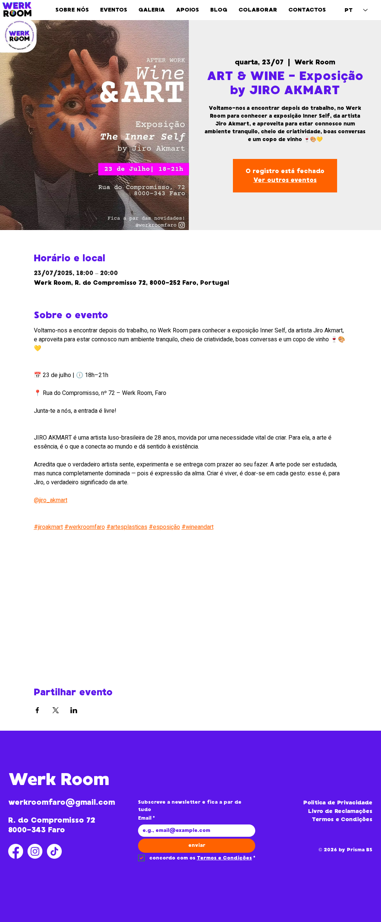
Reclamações (353, 811)
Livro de (321, 811)
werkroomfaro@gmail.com (61, 802)
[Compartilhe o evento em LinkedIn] (73, 710)
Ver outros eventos (285, 180)
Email (146, 818)
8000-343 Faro (36, 830)
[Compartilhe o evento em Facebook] (37, 710)
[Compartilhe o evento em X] (55, 710)
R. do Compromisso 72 (51, 820)
